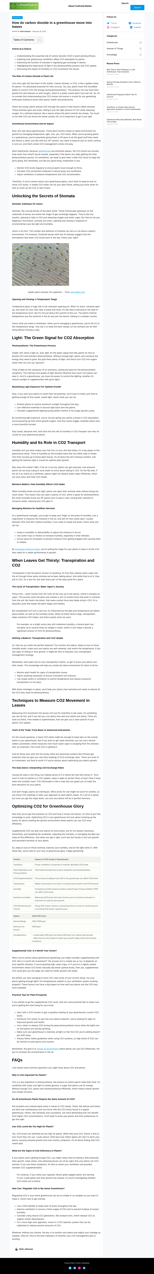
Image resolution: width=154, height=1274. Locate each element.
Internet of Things (115, 48)
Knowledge (112, 54)
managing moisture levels (27, 549)
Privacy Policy (69, 1263)
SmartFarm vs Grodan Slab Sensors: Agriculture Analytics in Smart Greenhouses (124, 108)
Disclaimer (86, 1263)
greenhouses (44, 151)
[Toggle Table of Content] (38, 40)
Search (125, 3)
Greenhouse (17, 17)
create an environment (48, 1049)
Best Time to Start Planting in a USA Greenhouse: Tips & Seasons (121, 71)
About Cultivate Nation (80, 6)
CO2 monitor (29, 1206)
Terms (78, 1263)
